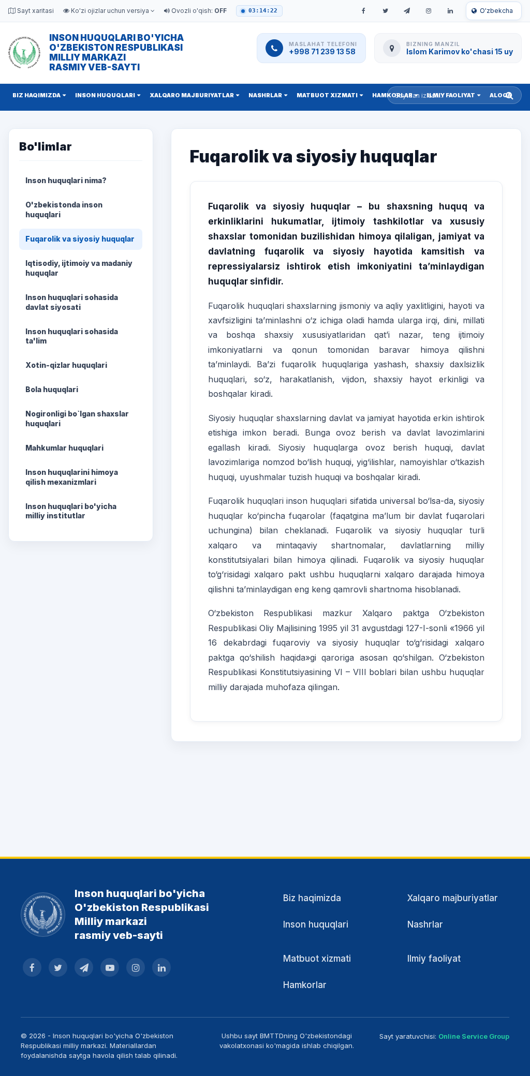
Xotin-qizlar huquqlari (66, 365)
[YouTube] (109, 967)
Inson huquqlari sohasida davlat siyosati (71, 302)
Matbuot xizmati (327, 95)
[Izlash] (510, 95)
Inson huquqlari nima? (66, 180)
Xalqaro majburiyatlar (192, 95)
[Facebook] (363, 11)
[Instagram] (428, 11)
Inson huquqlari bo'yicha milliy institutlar (70, 511)
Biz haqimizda (36, 95)
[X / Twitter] (385, 11)
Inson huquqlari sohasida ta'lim (71, 336)
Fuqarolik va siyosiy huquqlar (80, 238)
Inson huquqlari (105, 95)
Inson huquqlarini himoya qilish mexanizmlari (71, 477)
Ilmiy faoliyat (434, 958)
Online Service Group (473, 1036)
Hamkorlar (305, 985)
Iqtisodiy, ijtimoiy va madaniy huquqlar (78, 268)
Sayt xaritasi (35, 10)
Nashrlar (265, 95)
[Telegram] (407, 11)
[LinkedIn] (450, 11)
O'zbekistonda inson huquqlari (63, 209)
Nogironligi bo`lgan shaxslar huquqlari (77, 418)
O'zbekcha (496, 10)
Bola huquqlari (51, 389)
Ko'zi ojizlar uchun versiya (110, 10)
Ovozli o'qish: (198, 10)
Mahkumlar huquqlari (64, 447)
